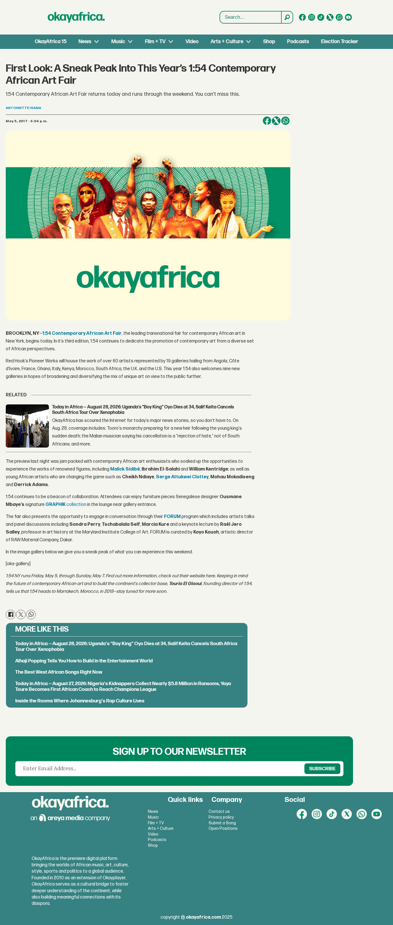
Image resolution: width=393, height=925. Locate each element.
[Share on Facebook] (267, 120)
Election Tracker (339, 42)
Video (192, 42)
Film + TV (155, 42)
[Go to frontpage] (76, 17)
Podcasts (298, 42)
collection (65, 504)
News (85, 42)
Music (118, 42)
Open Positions (223, 828)
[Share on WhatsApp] (285, 120)
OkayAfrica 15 (50, 42)
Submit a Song (222, 823)
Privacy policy (221, 817)
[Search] (287, 17)
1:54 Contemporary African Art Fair (82, 333)
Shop (269, 42)
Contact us (219, 811)
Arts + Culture (227, 42)
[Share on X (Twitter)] (276, 120)
